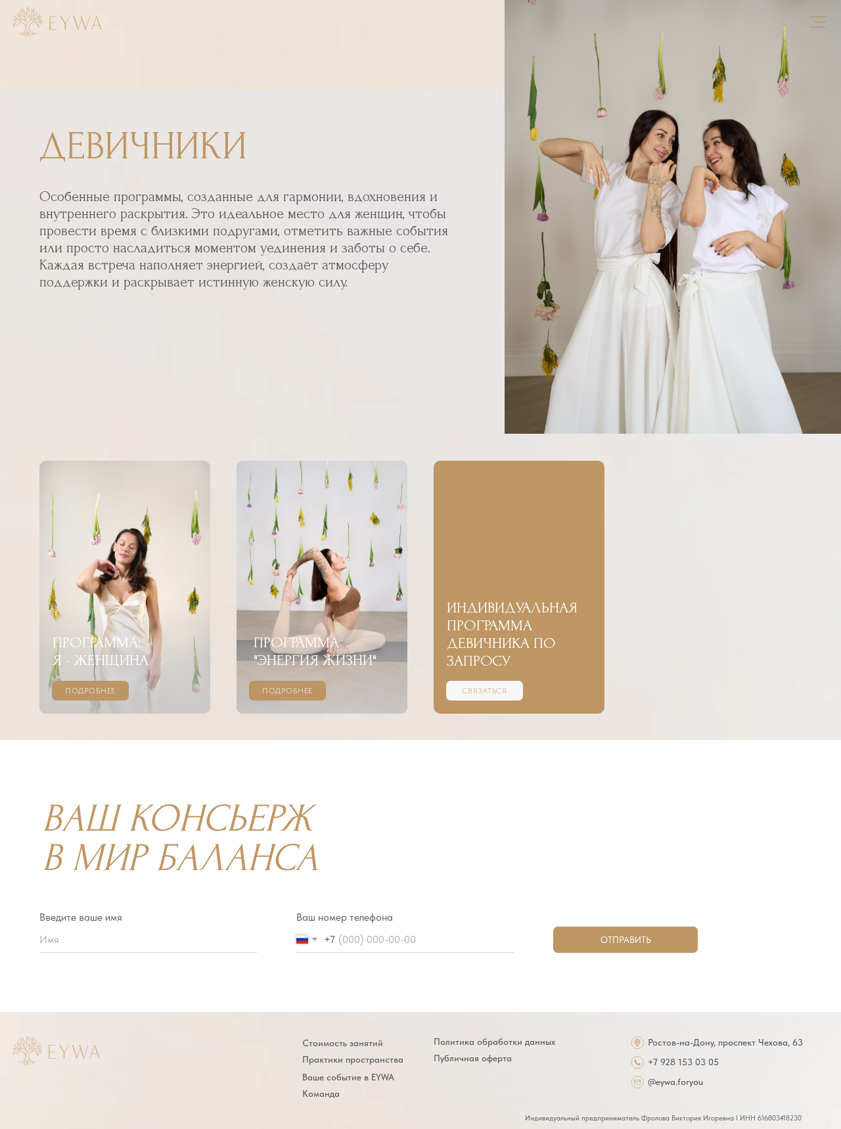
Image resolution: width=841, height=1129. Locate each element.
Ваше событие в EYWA (348, 1077)
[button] (519, 587)
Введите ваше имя (80, 917)
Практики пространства (352, 1059)
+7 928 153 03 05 (683, 1062)
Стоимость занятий (342, 1043)
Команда (321, 1093)
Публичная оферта (473, 1058)
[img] (57, 22)
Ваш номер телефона (344, 917)
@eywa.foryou (675, 1081)
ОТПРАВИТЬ (626, 939)
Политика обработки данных (494, 1041)
